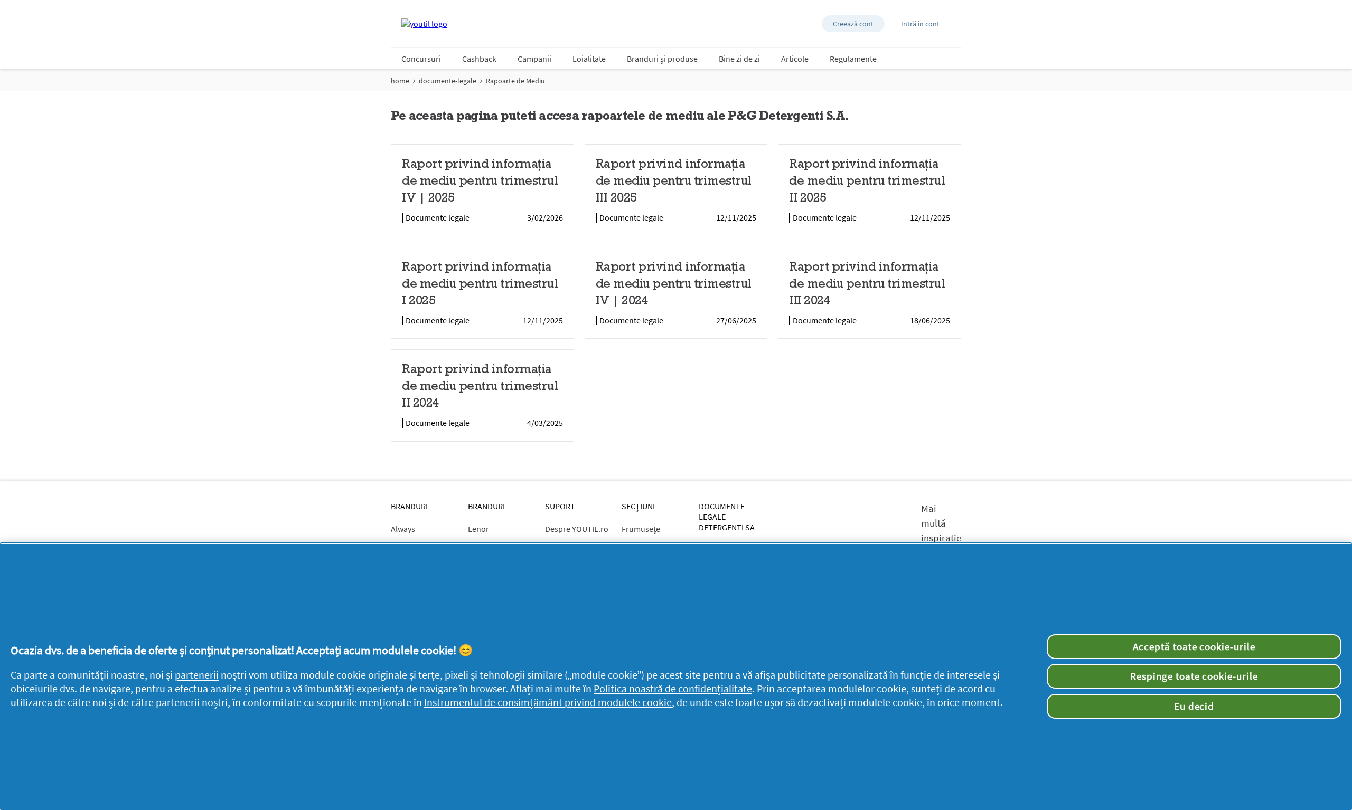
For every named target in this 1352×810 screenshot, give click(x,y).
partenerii (197, 675)
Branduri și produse (662, 58)
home (400, 80)
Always (403, 528)
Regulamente (853, 58)
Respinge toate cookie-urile (1194, 676)
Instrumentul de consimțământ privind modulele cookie (548, 702)
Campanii (534, 58)
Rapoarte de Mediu (515, 80)
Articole (795, 58)
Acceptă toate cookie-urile (1194, 646)
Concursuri (421, 58)
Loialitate (589, 58)
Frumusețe (641, 528)
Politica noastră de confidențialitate (673, 688)
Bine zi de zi (739, 58)
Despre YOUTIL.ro (576, 528)
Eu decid (1194, 706)
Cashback (479, 58)
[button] (853, 23)
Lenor (478, 528)
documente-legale (447, 80)
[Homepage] (424, 23)
